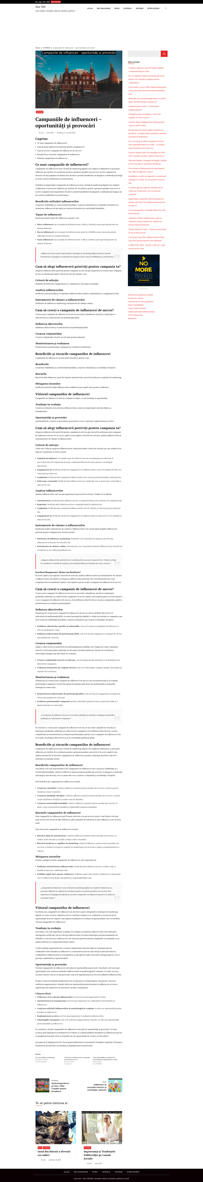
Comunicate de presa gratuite (141, 301)
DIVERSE (139, 8)
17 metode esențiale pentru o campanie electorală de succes (77, 1058)
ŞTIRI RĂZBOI (153, 8)
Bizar (40, 1148)
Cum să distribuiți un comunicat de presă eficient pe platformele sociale (105, 1058)
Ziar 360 (40, 6)
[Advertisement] (101, 30)
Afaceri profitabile (136, 305)
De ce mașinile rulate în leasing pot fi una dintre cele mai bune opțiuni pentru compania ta (146, 79)
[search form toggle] (166, 8)
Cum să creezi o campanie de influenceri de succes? (59, 150)
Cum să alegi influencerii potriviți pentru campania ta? (60, 147)
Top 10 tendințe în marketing (45, 1057)
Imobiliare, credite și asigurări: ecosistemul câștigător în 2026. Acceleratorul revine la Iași (147, 179)
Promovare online (135, 298)
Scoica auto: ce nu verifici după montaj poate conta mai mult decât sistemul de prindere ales (147, 90)
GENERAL (127, 8)
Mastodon (132, 318)
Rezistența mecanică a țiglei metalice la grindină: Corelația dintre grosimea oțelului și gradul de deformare (147, 133)
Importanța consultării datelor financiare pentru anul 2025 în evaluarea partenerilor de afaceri (146, 202)
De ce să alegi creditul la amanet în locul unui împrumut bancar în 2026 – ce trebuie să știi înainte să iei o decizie (146, 144)
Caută (164, 54)
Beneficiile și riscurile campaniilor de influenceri (58, 154)
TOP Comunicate (135, 315)
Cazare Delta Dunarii (137, 308)
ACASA (90, 8)
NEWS (116, 8)
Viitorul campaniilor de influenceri (52, 158)
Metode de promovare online (140, 294)
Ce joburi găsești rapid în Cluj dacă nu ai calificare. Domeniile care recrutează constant (145, 191)
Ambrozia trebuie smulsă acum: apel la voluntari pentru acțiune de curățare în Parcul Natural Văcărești (145, 221)
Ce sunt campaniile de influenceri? (52, 143)
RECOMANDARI (103, 8)
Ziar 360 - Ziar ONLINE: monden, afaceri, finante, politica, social (101, 1178)
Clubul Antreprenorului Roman (141, 311)
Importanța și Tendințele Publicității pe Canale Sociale (99, 1155)
